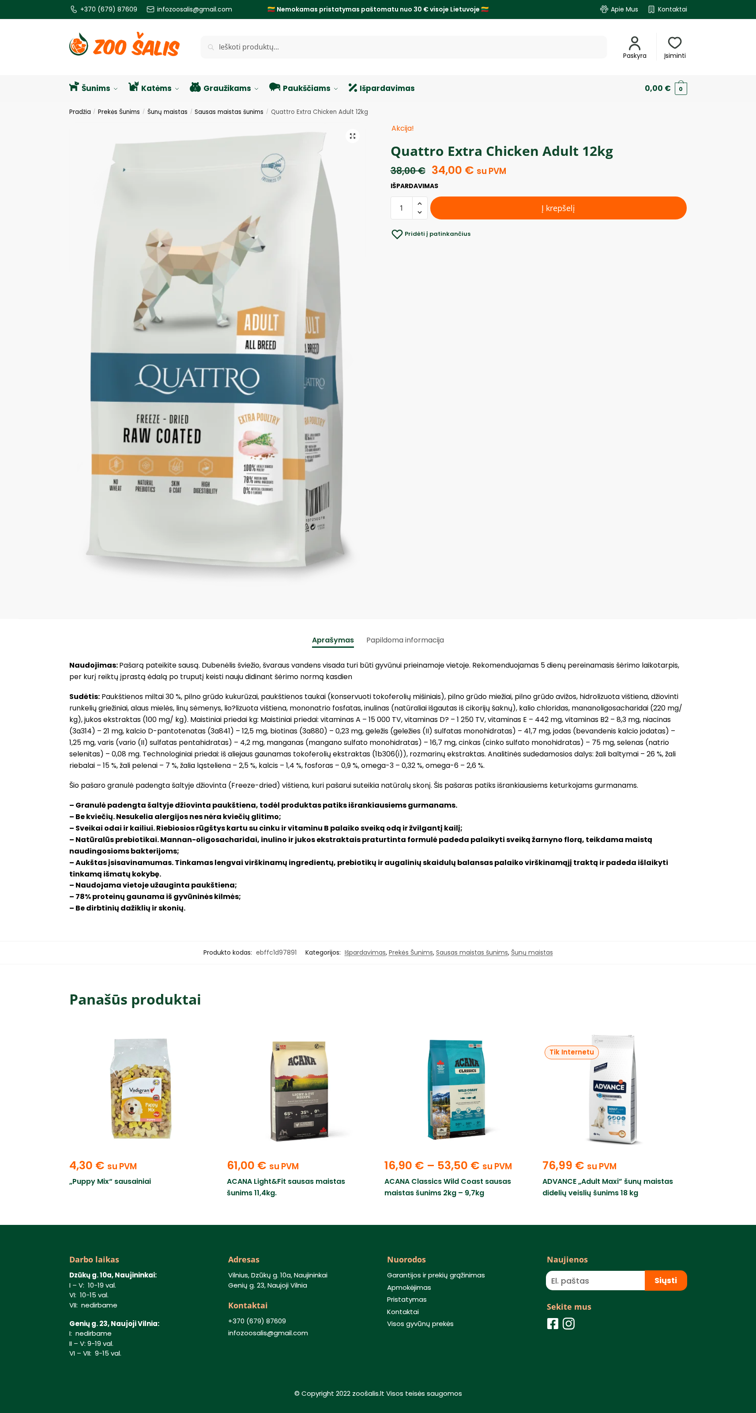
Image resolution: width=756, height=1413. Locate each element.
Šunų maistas (167, 112)
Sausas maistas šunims (229, 112)
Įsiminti (675, 55)
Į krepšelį (558, 208)
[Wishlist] (200, 1035)
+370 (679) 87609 (108, 9)
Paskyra (635, 55)
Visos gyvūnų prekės (420, 1323)
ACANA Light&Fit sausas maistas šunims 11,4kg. (286, 1187)
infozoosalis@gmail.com (194, 9)
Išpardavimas (365, 952)
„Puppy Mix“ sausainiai (110, 1181)
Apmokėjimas (409, 1287)
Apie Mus (624, 9)
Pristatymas (407, 1299)
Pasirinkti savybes (457, 1213)
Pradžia (80, 112)
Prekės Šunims (119, 112)
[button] (353, 136)
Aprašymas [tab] (333, 640)
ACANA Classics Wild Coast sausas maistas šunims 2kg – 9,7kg (447, 1187)
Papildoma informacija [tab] (405, 640)
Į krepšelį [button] (141, 1213)
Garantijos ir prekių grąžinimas (436, 1275)
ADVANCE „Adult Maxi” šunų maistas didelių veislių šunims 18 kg (607, 1187)
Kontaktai (672, 9)
